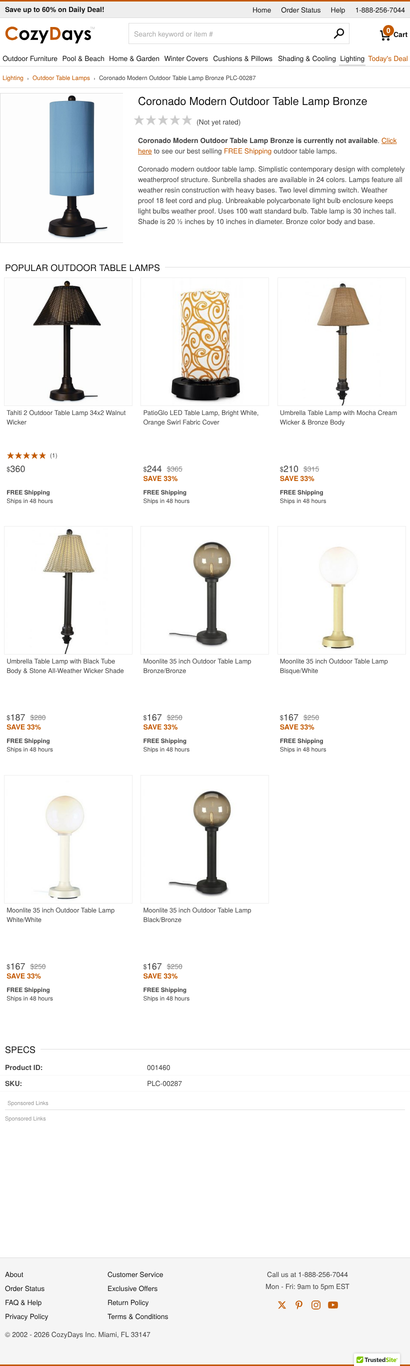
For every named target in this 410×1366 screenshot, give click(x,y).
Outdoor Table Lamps (61, 78)
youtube (333, 1305)
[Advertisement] (205, 1184)
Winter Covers (186, 58)
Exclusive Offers (133, 1288)
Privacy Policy (26, 1316)
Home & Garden (134, 58)
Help (338, 9)
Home (261, 9)
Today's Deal (388, 58)
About (14, 1274)
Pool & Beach (83, 58)
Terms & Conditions (138, 1316)
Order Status (300, 9)
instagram (316, 1305)
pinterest (299, 1305)
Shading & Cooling (307, 58)
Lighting (352, 58)
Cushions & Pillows (242, 58)
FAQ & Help (23, 1302)
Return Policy (128, 1302)
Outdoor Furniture (30, 58)
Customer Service (135, 1274)
